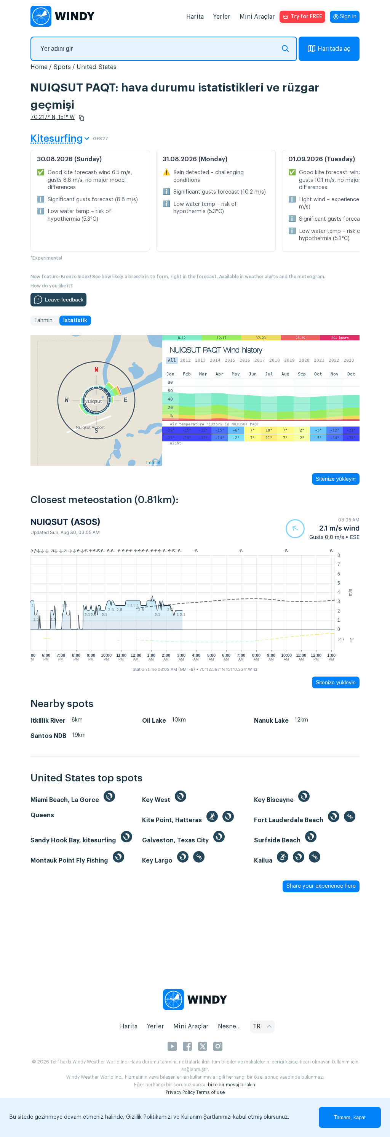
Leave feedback (64, 300)
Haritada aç (334, 49)
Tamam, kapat (350, 1117)
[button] (81, 118)
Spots (62, 67)
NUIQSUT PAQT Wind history (216, 350)
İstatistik (75, 320)
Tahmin (43, 320)
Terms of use (210, 1092)
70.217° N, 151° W (52, 117)
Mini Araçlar (257, 17)
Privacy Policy (180, 1092)
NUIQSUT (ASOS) (65, 522)
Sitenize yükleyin (336, 479)
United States (97, 67)
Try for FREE (306, 16)
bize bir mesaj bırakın (231, 1084)
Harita (195, 17)
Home (39, 67)
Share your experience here (321, 886)
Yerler (221, 17)
